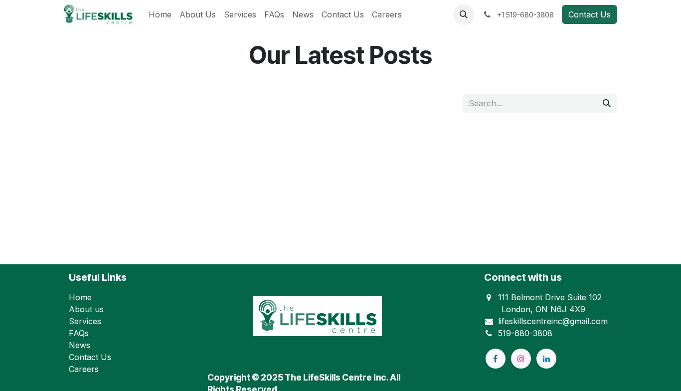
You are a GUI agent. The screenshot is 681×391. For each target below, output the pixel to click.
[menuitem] (160, 14)
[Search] (606, 103)
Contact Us (589, 14)
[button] (463, 14)
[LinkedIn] (546, 359)
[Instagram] (521, 359)
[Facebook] (496, 359)
